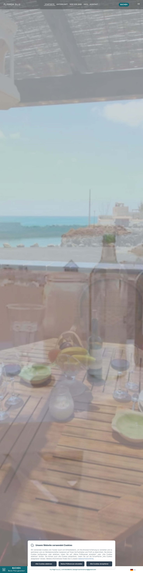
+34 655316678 (66, 569)
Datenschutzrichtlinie (85, 559)
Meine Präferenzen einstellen (71, 564)
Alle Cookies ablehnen (43, 564)
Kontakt (94, 4)
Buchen (123, 4)
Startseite (49, 4)
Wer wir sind (76, 4)
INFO (86, 4)
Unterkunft (62, 4)
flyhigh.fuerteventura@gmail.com (84, 569)
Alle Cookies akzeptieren (99, 564)
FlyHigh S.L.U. (12, 4)
